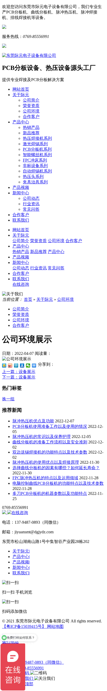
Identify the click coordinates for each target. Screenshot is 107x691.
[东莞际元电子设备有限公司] (29, 55)
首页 (28, 299)
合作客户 (31, 116)
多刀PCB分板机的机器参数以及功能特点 (49, 493)
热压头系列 (33, 176)
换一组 (8, 399)
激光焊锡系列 (35, 144)
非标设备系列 (35, 165)
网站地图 (55, 626)
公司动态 (31, 198)
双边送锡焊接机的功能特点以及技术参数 (49, 452)
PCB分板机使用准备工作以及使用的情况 (49, 426)
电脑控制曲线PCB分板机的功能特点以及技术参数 (58, 483)
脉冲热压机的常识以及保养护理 (41, 436)
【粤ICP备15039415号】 (24, 626)
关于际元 (20, 94)
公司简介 (31, 100)
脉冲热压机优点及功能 (33, 421)
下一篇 (18, 377)
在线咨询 (19, 512)
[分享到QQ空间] (4, 365)
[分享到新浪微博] (10, 365)
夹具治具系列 (35, 182)
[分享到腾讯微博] (16, 365)
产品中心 (20, 122)
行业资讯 (31, 204)
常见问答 (31, 209)
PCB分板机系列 (37, 149)
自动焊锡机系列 (37, 171)
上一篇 (18, 371)
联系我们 (20, 220)
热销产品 (31, 127)
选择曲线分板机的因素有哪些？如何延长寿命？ (56, 468)
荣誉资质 (31, 105)
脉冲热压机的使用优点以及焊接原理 (45, 462)
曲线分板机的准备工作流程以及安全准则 (49, 442)
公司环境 (31, 111)
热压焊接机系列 (37, 138)
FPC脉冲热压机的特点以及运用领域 (45, 478)
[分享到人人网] (22, 365)
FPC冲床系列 (35, 160)
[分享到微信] (28, 365)
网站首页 (20, 89)
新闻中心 (20, 193)
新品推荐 (31, 133)
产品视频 (20, 187)
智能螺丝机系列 (37, 154)
